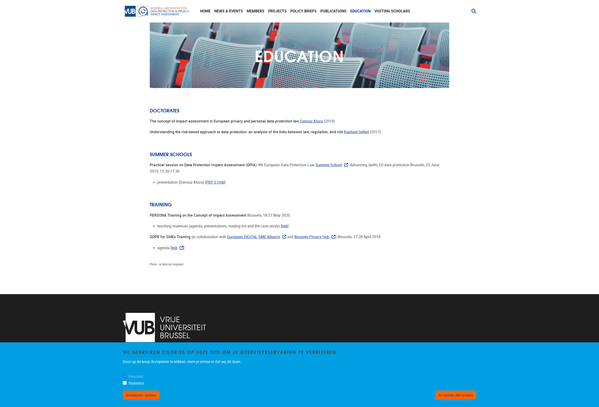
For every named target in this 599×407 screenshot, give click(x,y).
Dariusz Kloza (311, 121)
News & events (228, 11)
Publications (333, 11)
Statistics (136, 383)
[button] (472, 11)
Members (255, 11)
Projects (277, 11)
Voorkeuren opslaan (141, 395)
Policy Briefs (303, 11)
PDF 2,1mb (215, 182)
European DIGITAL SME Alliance (253, 237)
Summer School (328, 165)
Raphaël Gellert (356, 132)
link (285, 226)
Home (205, 11)
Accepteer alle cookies (455, 395)
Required (135, 376)
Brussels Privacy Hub (311, 237)
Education (360, 11)
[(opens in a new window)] (164, 327)
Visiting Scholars (392, 11)
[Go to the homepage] (157, 11)
